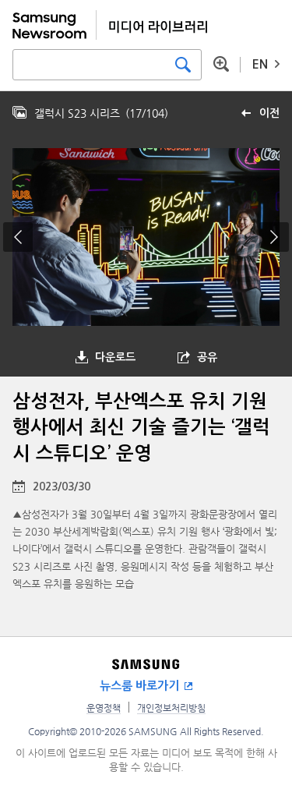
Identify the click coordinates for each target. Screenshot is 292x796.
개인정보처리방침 (171, 707)
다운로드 (115, 357)
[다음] (274, 237)
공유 (207, 357)
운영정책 (103, 707)
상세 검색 (221, 64)
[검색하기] (183, 65)
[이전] (18, 237)
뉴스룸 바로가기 (139, 686)
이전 (269, 113)
